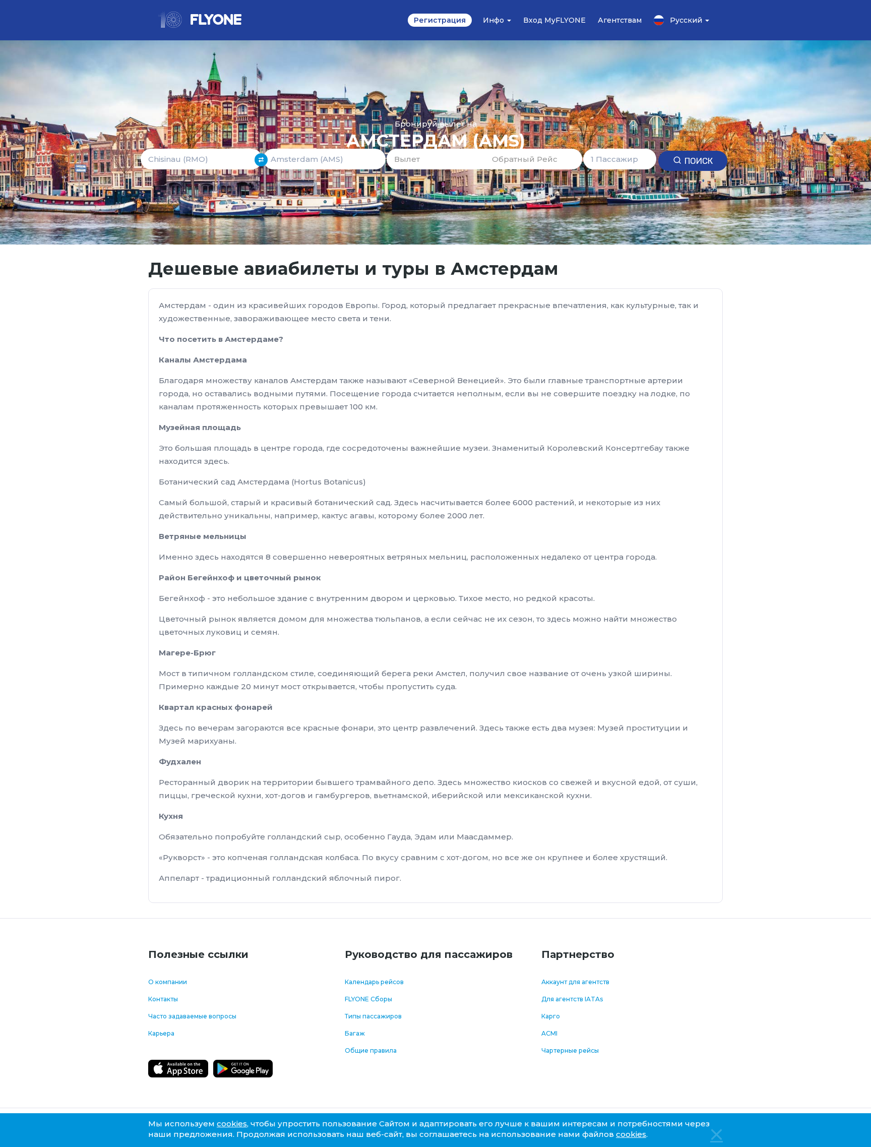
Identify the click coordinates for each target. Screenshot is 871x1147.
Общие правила (371, 1050)
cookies (232, 1123)
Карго (550, 1016)
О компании (167, 982)
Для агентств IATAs (572, 999)
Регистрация (440, 20)
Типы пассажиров (373, 1016)
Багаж (355, 1033)
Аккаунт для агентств (575, 982)
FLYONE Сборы (368, 999)
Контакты (163, 999)
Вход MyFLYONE (554, 20)
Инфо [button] (494, 20)
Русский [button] (687, 20)
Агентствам (620, 20)
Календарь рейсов (374, 982)
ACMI (549, 1033)
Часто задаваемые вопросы (192, 1016)
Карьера (161, 1033)
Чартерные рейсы (570, 1050)
